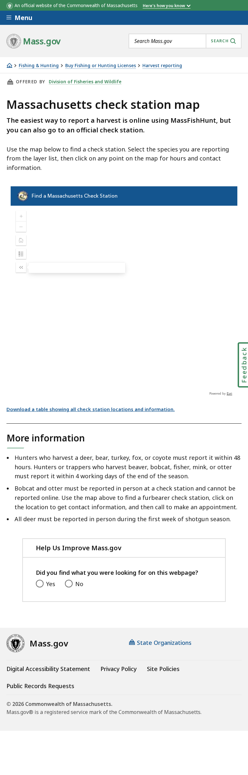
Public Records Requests (40, 686)
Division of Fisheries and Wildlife (85, 82)
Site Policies (163, 669)
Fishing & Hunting (39, 65)
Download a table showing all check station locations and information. (90, 409)
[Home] (9, 65)
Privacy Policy (118, 669)
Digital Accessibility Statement (48, 669)
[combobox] (185, 41)
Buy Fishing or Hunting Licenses (100, 65)
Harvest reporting (162, 65)
